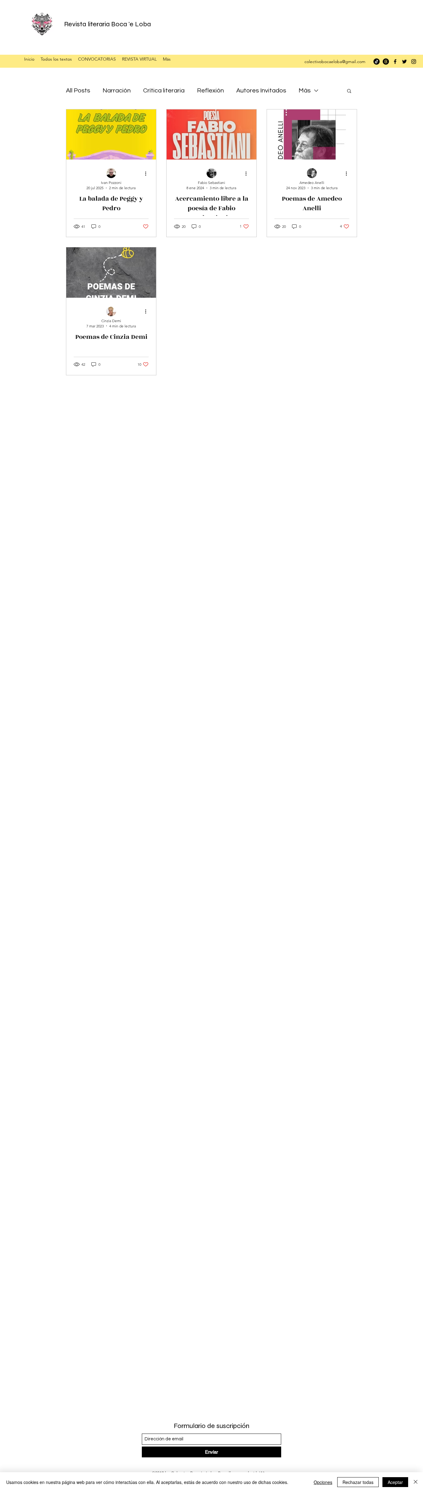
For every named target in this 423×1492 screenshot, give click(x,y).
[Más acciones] (147, 173)
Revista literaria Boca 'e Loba (107, 24)
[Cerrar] (415, 1482)
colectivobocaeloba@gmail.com (334, 61)
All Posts (78, 90)
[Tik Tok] (376, 61)
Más (305, 90)
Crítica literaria (164, 90)
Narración (116, 90)
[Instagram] (414, 61)
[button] (349, 91)
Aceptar (395, 1482)
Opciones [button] (323, 1482)
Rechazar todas (357, 1482)
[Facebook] (395, 61)
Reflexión (210, 90)
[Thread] (386, 61)
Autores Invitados (261, 90)
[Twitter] (404, 61)
